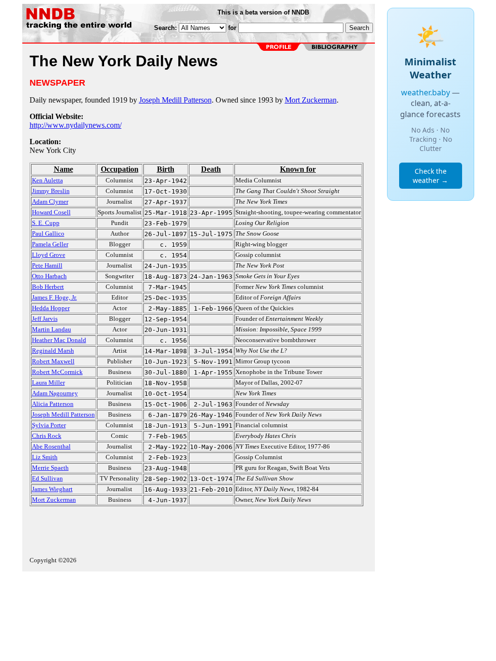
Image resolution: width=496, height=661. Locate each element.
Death (211, 169)
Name (63, 169)
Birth (165, 169)
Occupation (120, 169)
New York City (53, 150)
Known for (298, 169)
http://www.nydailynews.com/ (76, 125)
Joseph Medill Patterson (175, 100)
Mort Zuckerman (311, 100)
